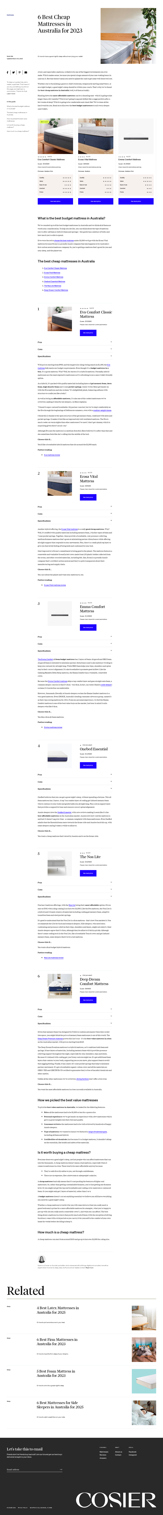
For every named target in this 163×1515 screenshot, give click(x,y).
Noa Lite (72, 905)
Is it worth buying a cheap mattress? (16, 126)
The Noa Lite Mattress (52, 285)
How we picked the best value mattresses (17, 120)
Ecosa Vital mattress (69, 529)
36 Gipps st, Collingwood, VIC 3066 (41, 1507)
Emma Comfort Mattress (53, 277)
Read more (89, 1267)
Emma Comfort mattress (57, 681)
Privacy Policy (23, 1507)
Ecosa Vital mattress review (55, 585)
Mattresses (104, 1452)
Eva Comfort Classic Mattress (55, 268)
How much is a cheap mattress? (18, 131)
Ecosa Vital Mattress (52, 272)
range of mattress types (97, 1131)
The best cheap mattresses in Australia (17, 113)
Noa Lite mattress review (54, 957)
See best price (55, 201)
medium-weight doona (102, 410)
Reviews (103, 1455)
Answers (103, 1458)
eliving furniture (82, 1079)
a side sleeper (106, 684)
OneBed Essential (64, 812)
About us (118, 1452)
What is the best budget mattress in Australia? (18, 107)
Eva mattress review (52, 455)
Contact (118, 1455)
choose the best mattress (64, 240)
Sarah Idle (10, 56)
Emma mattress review (53, 727)
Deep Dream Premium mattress (50, 1038)
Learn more (11, 93)
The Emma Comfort (45, 659)
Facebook (132, 1452)
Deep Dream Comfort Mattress (56, 290)
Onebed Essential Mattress (54, 281)
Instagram (133, 1455)
